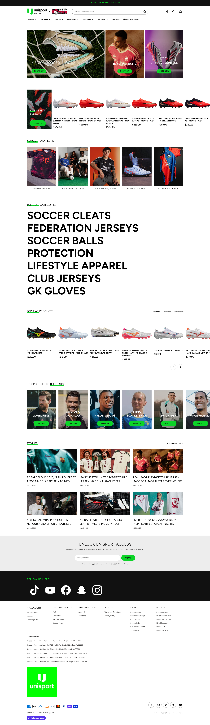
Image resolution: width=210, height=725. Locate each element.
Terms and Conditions (162, 713)
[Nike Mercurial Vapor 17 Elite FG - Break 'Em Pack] (91, 102)
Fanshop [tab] (167, 312)
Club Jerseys (64, 278)
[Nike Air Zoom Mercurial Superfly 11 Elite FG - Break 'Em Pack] (65, 102)
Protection (60, 253)
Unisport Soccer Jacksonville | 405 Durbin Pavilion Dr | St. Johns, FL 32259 (55, 645)
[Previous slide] (173, 367)
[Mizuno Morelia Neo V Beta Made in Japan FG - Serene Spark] (73, 332)
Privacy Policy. (123, 564)
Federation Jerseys (83, 228)
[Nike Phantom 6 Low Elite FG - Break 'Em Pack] (170, 102)
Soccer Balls (65, 240)
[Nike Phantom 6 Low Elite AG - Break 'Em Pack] (197, 102)
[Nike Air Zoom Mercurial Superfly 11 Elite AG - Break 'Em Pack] (118, 102)
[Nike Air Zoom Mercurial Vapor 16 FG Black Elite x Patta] (105, 332)
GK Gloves (56, 291)
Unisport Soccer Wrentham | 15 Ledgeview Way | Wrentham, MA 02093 (54, 641)
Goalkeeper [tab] (179, 312)
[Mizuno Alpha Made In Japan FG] (168, 332)
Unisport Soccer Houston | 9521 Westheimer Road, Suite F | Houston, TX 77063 (57, 662)
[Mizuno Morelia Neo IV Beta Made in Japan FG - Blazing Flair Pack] (137, 332)
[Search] (144, 11)
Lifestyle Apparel (77, 265)
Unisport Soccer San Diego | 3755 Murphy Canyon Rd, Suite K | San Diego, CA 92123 (58, 653)
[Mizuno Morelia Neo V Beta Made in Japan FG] (41, 332)
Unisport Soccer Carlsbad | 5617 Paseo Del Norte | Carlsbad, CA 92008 (53, 649)
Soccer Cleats (69, 215)
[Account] (173, 11)
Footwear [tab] (156, 312)
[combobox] (110, 11)
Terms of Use (111, 564)
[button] (83, 2)
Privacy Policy (178, 713)
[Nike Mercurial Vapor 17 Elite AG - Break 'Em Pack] (144, 102)
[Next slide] (180, 367)
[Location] (167, 11)
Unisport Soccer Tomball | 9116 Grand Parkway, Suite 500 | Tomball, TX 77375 (56, 657)
